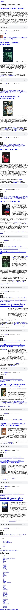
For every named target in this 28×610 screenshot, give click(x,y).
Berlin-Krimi (6, 247)
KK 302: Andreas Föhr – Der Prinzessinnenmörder (9, 97)
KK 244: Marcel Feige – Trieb (10, 201)
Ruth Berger (12, 365)
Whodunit (5, 606)
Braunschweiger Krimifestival (9, 558)
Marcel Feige (21, 247)
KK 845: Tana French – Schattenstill (12, 8)
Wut (6, 249)
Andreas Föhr (6, 145)
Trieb (4, 249)
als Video (25, 402)
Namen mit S (5, 590)
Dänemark (5, 564)
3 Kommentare (7, 301)
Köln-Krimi (2, 92)
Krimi (4, 580)
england (4, 565)
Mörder (4, 588)
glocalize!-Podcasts (17, 222)
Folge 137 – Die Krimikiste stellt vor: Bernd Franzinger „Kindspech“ (12, 424)
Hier (24, 259)
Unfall (4, 601)
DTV (4, 562)
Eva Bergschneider (23, 323)
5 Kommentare (21, 458)
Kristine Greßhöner (7, 582)
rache (4, 595)
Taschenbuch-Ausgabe (20, 326)
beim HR (19, 403)
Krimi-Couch (20, 281)
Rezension (2, 301)
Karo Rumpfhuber (3, 324)
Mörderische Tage (17, 300)
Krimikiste (2, 1)
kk (3, 579)
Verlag (16, 23)
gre (3, 571)
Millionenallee (12, 92)
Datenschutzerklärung (7, 542)
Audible (4, 555)
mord (4, 587)
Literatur (11, 300)
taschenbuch (5, 599)
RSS (5, 33)
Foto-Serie (8, 404)
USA (13, 198)
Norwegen (8, 342)
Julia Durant (24, 299)
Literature (16, 128)
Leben (4, 583)
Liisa (9, 324)
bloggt (26, 223)
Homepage (5, 281)
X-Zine (13, 282)
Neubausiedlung (15, 38)
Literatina (12, 128)
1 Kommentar (22, 198)
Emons (18, 91)
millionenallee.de (11, 75)
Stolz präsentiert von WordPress (11, 609)
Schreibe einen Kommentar (11, 39)
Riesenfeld (21, 128)
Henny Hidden (16, 323)
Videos (13, 403)
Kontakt (4, 545)
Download (6, 30)
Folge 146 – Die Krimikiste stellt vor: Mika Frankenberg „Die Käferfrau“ (12, 345)
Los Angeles (19, 197)
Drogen (4, 561)
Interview (5, 575)
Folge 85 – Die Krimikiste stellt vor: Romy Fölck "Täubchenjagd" (12, 461)
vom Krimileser (7, 402)
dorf (3, 560)
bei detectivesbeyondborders (17, 402)
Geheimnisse (5, 569)
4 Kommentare (21, 146)
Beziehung (25, 37)
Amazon (2, 76)
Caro (4, 37)
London (4, 585)
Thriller (4, 600)
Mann (4, 586)
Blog (9, 406)
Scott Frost (9, 198)
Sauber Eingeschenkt (7, 282)
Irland (5, 38)
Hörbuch (4, 573)
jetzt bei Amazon (17, 130)
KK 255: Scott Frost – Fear (9, 149)
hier (3, 443)
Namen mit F (9, 38)
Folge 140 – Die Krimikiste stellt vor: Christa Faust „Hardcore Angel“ (12, 385)
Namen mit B (5, 589)
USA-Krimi (17, 198)
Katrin (1, 284)
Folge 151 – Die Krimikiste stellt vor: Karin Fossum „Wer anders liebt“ (12, 305)
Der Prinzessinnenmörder (14, 145)
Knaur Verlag (6, 146)
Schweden (5, 596)
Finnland (4, 568)
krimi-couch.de (12, 521)
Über (4, 546)
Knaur (1, 146)
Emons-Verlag (23, 91)
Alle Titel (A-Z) (6, 541)
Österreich (5, 607)
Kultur (8, 300)
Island (4, 576)
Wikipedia (23, 322)
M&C (18, 282)
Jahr (3, 578)
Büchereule (7, 128)
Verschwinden (5, 604)
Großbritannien (6, 572)
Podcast (20, 179)
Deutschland (5, 91)
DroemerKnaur (18, 299)
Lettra (5, 129)
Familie (1, 38)
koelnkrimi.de (3, 75)
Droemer (13, 299)
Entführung (5, 566)
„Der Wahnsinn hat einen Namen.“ (19, 324)
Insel (4, 574)
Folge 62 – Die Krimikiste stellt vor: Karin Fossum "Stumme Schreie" (12, 499)
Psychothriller (22, 38)
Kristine (4, 90)
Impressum (5, 543)
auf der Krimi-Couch (18, 401)
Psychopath (5, 593)
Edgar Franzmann (12, 91)
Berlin (4, 557)
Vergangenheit (3, 39)
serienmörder (5, 597)
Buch (4, 299)
